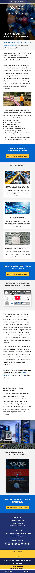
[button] (31, 19)
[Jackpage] (28, 543)
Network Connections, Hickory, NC (20, 561)
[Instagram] (22, 13)
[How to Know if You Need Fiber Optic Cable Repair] (17, 476)
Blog (17, 556)
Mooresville (7, 375)
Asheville (23, 375)
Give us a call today (24, 357)
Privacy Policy (17, 563)
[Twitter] (12, 13)
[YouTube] (25, 13)
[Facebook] (9, 13)
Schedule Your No (17, 567)
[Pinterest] (15, 13)
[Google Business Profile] (25, 543)
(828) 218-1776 (17, 1)
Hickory (23, 373)
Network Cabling (17, 551)
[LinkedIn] (19, 13)
